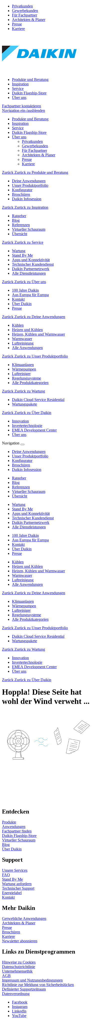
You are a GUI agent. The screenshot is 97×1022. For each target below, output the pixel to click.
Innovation (20, 658)
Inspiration (20, 84)
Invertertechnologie (27, 662)
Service (18, 88)
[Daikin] (39, 71)
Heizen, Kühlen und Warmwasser (38, 571)
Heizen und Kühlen (27, 566)
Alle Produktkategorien (30, 619)
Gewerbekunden (25, 10)
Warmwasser (22, 575)
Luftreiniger (21, 610)
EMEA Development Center (34, 667)
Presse (17, 24)
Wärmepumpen (24, 606)
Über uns (19, 97)
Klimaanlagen (23, 601)
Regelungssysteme (26, 615)
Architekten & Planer (28, 19)
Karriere (18, 28)
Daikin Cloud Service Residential (38, 636)
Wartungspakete (24, 641)
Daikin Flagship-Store (29, 93)
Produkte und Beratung (30, 79)
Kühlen (18, 562)
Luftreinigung (23, 580)
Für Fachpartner (24, 15)
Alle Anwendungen (27, 584)
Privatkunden (22, 6)
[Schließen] (22, 444)
